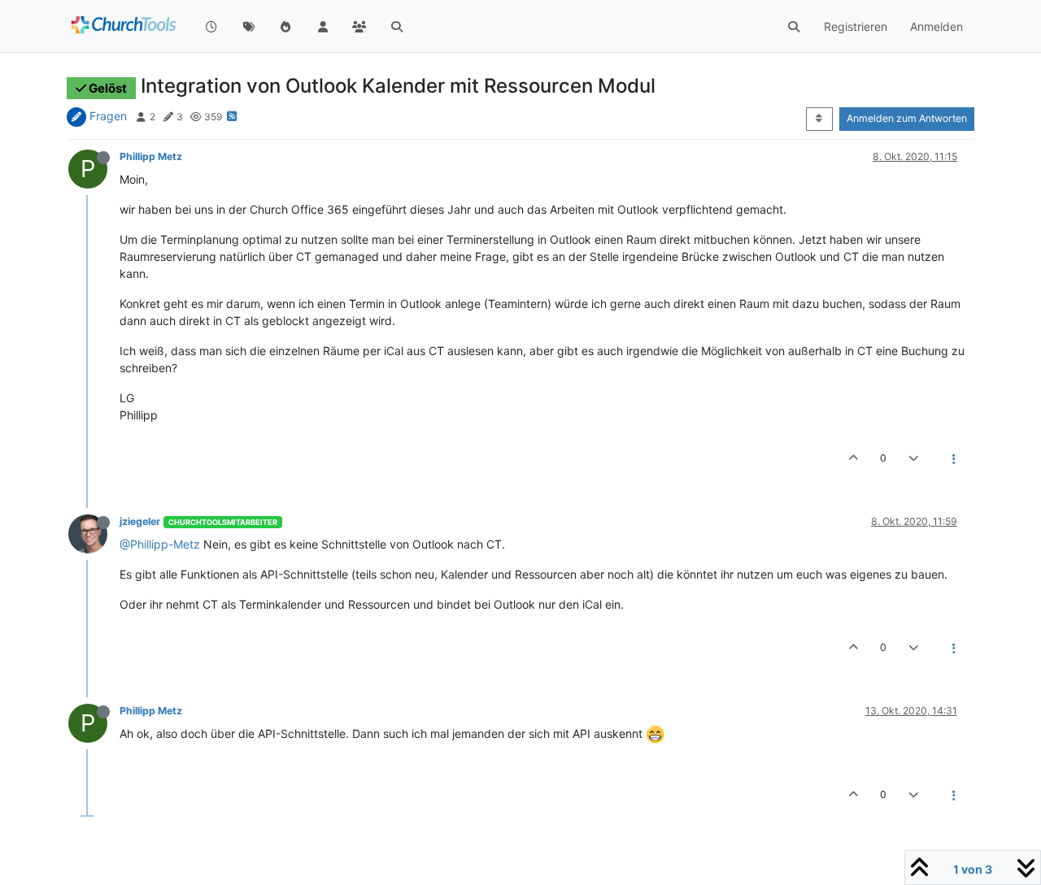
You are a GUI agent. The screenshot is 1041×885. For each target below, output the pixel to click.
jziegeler (140, 521)
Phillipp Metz (151, 156)
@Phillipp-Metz (160, 544)
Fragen (108, 116)
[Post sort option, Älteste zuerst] (819, 118)
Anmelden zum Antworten (907, 118)
